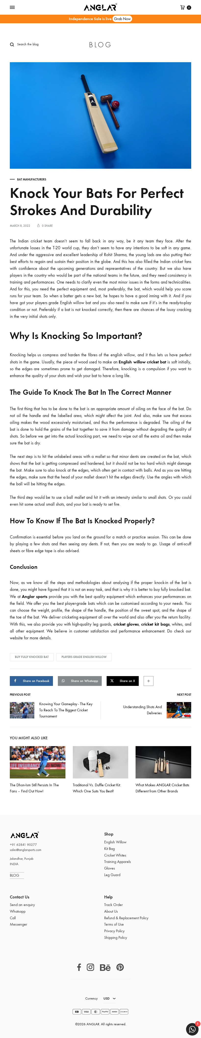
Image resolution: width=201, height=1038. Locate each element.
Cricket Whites (115, 855)
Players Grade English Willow (84, 657)
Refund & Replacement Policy (126, 918)
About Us (111, 911)
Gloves (109, 868)
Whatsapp (17, 911)
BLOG (17, 875)
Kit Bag (109, 848)
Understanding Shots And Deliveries (142, 709)
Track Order (113, 904)
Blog (100, 45)
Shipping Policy (115, 937)
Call (13, 918)
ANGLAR (18, 834)
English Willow (115, 842)
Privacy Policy (114, 931)
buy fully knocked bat (32, 657)
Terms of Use (114, 924)
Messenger (18, 924)
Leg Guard (112, 874)
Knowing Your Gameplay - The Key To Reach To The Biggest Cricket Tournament (65, 710)
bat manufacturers (31, 179)
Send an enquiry (22, 904)
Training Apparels (117, 861)
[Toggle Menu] (12, 7)
